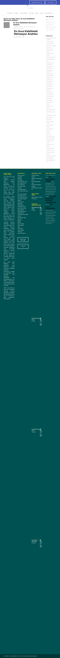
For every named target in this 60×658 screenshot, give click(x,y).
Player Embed (21, 223)
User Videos (20, 228)
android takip (48, 186)
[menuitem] (10, 13)
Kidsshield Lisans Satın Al (51, 115)
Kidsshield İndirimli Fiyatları (50, 126)
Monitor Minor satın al (50, 150)
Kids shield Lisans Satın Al (51, 112)
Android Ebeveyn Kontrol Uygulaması (51, 39)
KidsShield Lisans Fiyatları (50, 107)
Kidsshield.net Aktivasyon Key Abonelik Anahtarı (23, 214)
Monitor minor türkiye (49, 24)
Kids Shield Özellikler (22, 194)
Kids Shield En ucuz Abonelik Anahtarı (50, 64)
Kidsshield (20, 203)
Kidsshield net (49, 119)
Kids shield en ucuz (22, 183)
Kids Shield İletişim (22, 189)
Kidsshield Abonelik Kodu (51, 57)
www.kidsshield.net (22, 233)
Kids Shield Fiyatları (50, 94)
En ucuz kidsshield (50, 41)
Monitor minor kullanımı (50, 29)
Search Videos (21, 225)
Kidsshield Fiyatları (50, 96)
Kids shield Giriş (21, 184)
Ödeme (19, 222)
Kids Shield (48, 45)
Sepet (19, 227)
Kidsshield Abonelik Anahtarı (50, 51)
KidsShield (53, 45)
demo (22, 28)
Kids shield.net (21, 201)
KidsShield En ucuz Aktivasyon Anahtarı (50, 74)
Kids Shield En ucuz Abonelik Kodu (50, 71)
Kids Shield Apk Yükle (22, 181)
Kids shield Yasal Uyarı (23, 197)
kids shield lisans (50, 100)
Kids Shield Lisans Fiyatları (50, 103)
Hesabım (19, 178)
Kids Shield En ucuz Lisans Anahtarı (50, 82)
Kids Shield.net (49, 47)
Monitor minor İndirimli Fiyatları (50, 153)
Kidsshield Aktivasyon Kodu (50, 60)
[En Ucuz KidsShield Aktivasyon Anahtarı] (7, 25)
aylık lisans (47, 204)
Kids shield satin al (22, 195)
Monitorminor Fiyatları (50, 138)
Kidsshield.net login (22, 217)
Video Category (21, 230)
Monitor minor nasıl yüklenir (51, 27)
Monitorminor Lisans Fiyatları (50, 145)
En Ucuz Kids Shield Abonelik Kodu (51, 193)
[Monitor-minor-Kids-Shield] (30, 8)
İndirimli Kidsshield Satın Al (51, 161)
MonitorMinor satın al (50, 148)
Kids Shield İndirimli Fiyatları (50, 130)
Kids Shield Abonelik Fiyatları (50, 54)
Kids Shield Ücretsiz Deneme (50, 122)
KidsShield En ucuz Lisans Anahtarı (50, 85)
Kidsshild (48, 132)
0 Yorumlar (21, 26)
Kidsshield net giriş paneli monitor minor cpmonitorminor (22, 208)
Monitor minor (49, 134)
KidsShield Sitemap (22, 211)
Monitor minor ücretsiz (49, 22)
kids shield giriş (49, 98)
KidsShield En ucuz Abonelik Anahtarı (50, 67)
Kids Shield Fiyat (49, 92)
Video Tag (20, 231)
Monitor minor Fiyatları (50, 136)
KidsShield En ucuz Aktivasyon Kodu (50, 78)
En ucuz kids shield (28, 26)
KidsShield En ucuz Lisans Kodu (50, 89)
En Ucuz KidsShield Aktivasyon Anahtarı (25, 24)
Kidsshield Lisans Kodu (51, 109)
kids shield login (49, 117)
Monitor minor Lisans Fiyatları (50, 141)
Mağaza (19, 220)
